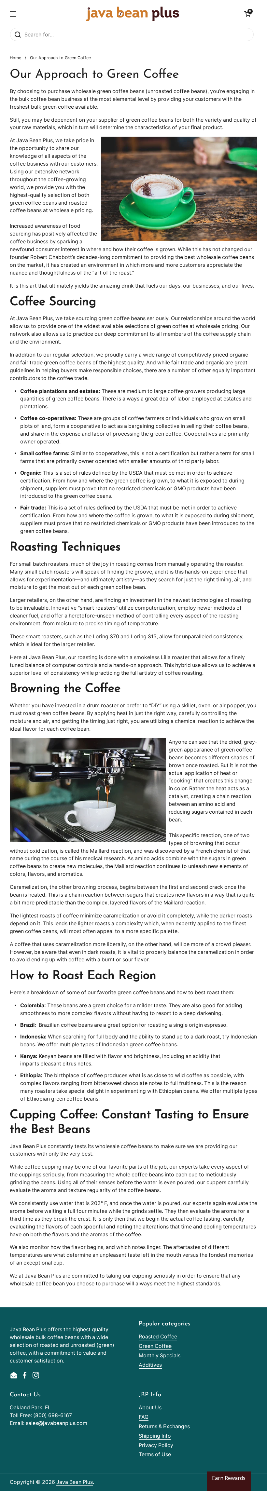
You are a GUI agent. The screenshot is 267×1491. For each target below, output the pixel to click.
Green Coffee (155, 1346)
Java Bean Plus (74, 1482)
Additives (150, 1365)
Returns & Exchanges (164, 1426)
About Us (150, 1407)
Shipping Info (155, 1436)
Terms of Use (155, 1454)
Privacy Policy (156, 1445)
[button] (247, 13)
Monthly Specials (159, 1355)
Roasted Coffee (158, 1337)
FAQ (143, 1417)
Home (15, 57)
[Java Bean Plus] (132, 14)
